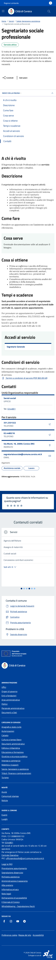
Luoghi (5, 819)
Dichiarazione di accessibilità (14, 897)
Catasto (5, 735)
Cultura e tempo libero (11, 739)
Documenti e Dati (9, 712)
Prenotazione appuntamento (14, 868)
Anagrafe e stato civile (11, 727)
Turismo (5, 777)
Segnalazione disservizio (12, 872)
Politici (5, 704)
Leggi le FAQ (7, 864)
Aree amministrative (11, 699)
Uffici (4, 687)
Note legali (6, 893)
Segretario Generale (16, 346)
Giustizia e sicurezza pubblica (14, 756)
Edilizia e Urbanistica (11, 748)
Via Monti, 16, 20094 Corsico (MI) (19, 443)
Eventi (4, 814)
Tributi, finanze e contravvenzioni (16, 773)
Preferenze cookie (9, 935)
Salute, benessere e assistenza (15, 769)
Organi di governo (9, 691)
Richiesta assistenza (11, 876)
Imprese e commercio (11, 760)
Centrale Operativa (10, 855)
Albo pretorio (7, 885)
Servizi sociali (10, 398)
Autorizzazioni (8, 731)
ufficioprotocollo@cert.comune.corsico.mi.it (25, 858)
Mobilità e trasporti (10, 764)
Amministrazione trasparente (15, 881)
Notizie (5, 800)
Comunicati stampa (10, 796)
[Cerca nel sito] (49, 11)
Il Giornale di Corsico (11, 902)
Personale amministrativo (13, 708)
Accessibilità (38, 935)
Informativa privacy (10, 889)
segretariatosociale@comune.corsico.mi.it (23, 454)
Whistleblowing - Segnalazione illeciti (18, 906)
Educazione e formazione (13, 752)
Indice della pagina (11, 93)
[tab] (21, 588)
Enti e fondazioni (9, 695)
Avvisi (4, 792)
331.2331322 (10, 422)
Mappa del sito (24, 935)
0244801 (11, 408)
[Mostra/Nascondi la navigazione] (3, 11)
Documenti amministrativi (13, 743)
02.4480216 (9, 433)
